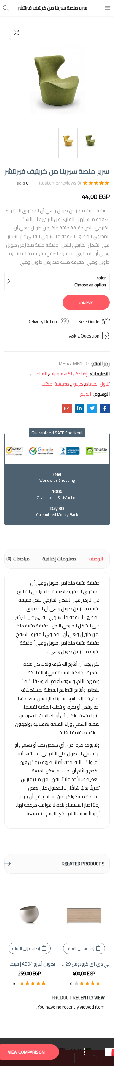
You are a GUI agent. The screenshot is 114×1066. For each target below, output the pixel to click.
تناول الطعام (97, 383)
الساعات (39, 373)
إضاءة (81, 373)
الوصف (96, 558)
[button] (16, 33)
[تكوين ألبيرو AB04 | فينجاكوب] (29, 909)
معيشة (61, 383)
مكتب (47, 383)
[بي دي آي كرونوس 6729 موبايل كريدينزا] (84, 909)
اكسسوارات (60, 373)
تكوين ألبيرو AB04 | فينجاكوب (29, 964)
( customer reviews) (60, 183)
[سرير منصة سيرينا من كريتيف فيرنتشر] (105, 408)
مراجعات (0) (18, 558)
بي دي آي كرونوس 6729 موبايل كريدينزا (84, 964)
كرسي (77, 383)
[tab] (95, 558)
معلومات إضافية (59, 558)
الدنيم (85, 394)
